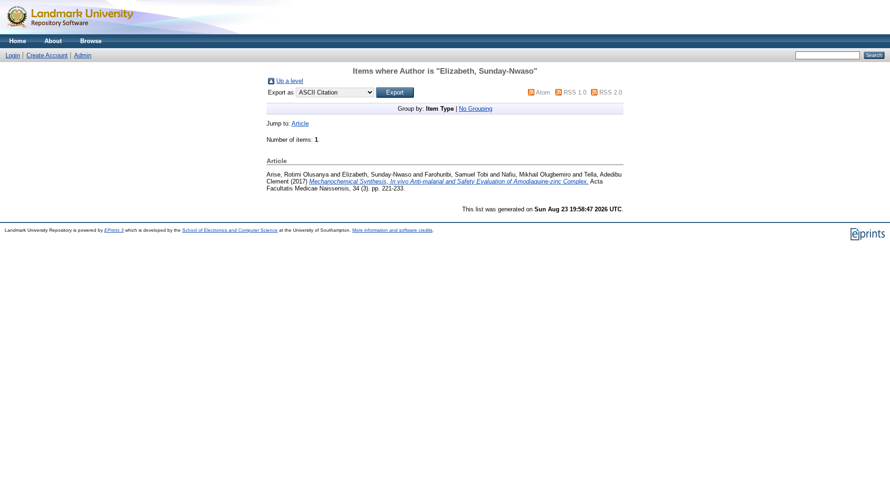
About (53, 41)
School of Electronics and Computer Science (230, 230)
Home (17, 41)
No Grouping (475, 108)
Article (300, 123)
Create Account (47, 55)
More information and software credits (392, 230)
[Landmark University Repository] (74, 32)
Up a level (289, 80)
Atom (543, 92)
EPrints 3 (114, 230)
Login (13, 55)
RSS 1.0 (575, 92)
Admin (82, 55)
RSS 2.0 (610, 92)
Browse (91, 41)
